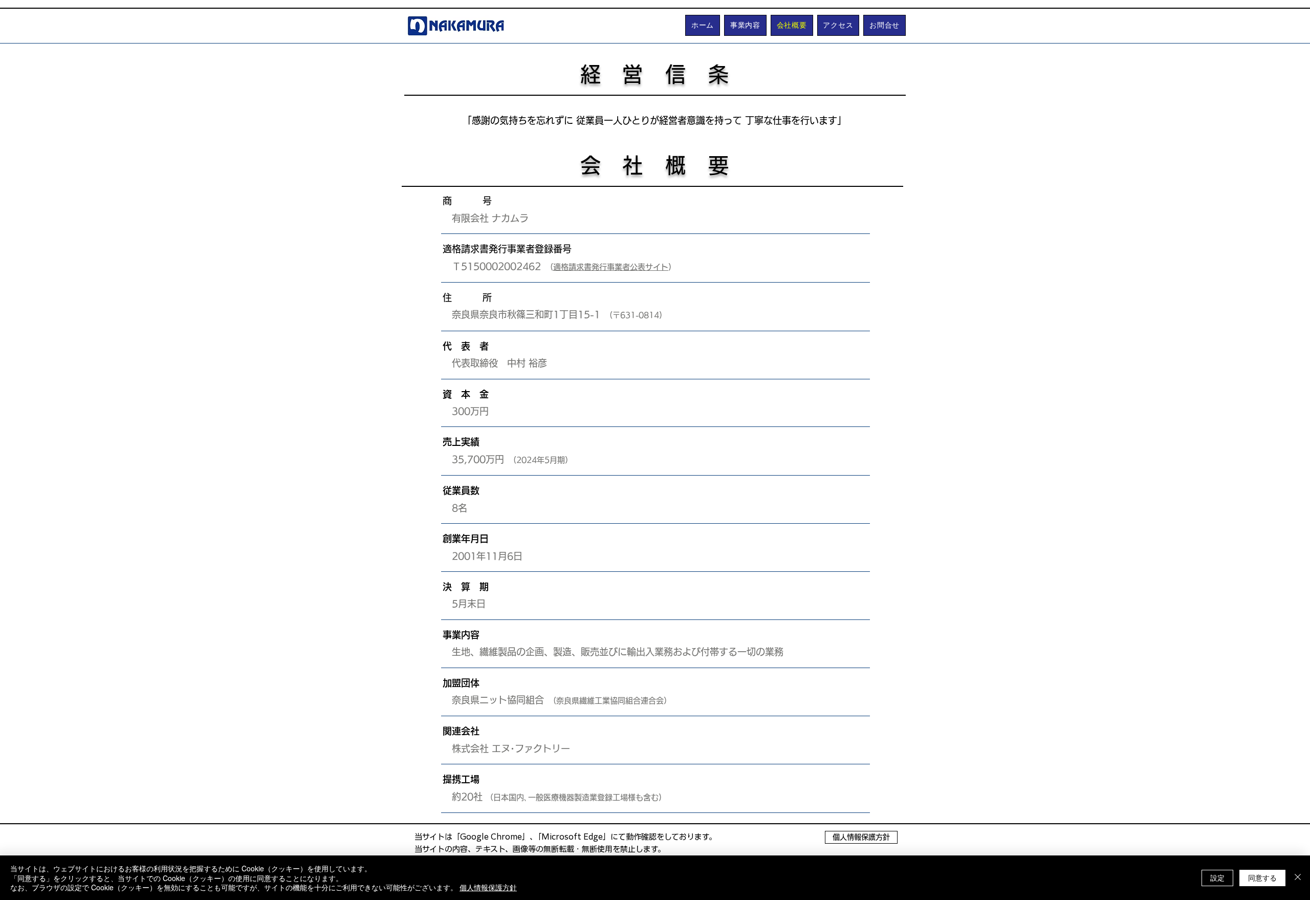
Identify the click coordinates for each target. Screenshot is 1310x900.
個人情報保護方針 (488, 887)
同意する (1262, 877)
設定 (1217, 877)
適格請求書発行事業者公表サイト (610, 267)
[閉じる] (1298, 878)
